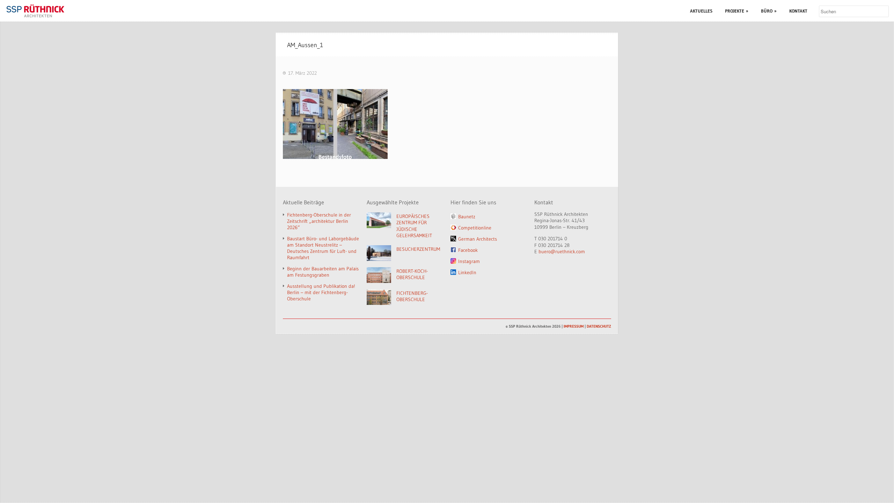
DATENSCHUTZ (599, 326)
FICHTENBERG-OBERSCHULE (412, 296)
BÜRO (769, 11)
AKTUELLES (701, 11)
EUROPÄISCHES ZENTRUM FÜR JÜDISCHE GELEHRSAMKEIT (414, 226)
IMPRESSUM (574, 326)
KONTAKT (798, 11)
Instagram (469, 261)
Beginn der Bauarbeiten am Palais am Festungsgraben (323, 271)
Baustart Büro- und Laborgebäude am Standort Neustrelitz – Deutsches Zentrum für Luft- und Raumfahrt (323, 248)
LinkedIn (467, 272)
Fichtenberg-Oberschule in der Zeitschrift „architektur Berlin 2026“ (319, 221)
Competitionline (474, 228)
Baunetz (466, 216)
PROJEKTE (736, 11)
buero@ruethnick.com (561, 251)
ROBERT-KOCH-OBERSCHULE (412, 274)
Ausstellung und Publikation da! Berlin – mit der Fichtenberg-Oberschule (321, 292)
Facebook (468, 250)
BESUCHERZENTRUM (418, 249)
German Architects (477, 239)
